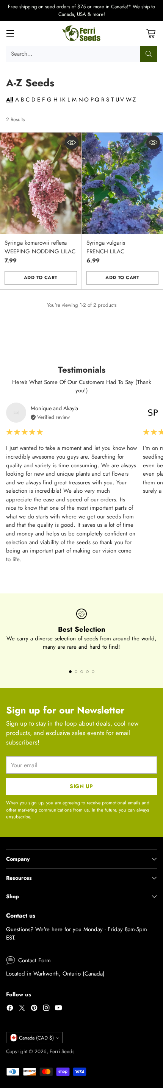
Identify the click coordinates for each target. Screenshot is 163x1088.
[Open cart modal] (150, 33)
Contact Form (34, 960)
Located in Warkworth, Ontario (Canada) (55, 973)
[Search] (148, 54)
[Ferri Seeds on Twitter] (22, 1009)
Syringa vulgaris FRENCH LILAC (105, 247)
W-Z (131, 99)
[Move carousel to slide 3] (81, 671)
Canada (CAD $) (36, 1037)
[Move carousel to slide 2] (76, 671)
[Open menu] (10, 33)
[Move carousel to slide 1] (70, 671)
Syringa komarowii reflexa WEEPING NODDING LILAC (40, 247)
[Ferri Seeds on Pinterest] (34, 1009)
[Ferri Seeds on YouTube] (58, 1009)
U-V (120, 99)
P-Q (95, 99)
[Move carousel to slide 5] (93, 671)
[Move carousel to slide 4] (87, 671)
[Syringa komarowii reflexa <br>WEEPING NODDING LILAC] (41, 183)
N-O (83, 99)
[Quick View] (71, 142)
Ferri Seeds (62, 1051)
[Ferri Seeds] (82, 33)
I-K (63, 99)
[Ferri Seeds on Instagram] (46, 1009)
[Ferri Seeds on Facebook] (9, 1009)
